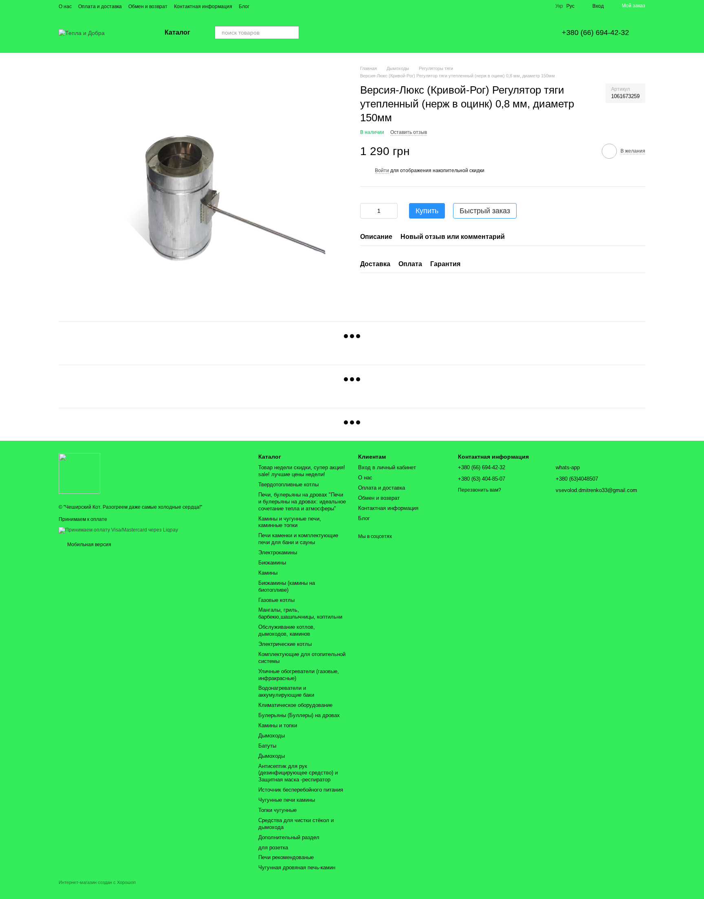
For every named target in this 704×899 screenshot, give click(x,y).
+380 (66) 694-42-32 (595, 32)
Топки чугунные (277, 810)
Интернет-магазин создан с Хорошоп (97, 882)
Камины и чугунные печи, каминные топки (289, 522)
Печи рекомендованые (286, 857)
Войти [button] (382, 170)
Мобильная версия (88, 544)
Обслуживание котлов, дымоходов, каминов (286, 630)
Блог (244, 6)
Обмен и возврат (147, 6)
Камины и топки (277, 725)
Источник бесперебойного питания (300, 790)
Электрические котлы (285, 644)
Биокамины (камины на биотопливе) (286, 586)
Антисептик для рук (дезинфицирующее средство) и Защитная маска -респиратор (298, 773)
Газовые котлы (276, 600)
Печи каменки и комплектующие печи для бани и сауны (298, 538)
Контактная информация (203, 6)
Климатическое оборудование (295, 705)
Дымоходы (271, 736)
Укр (559, 6)
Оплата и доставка (100, 6)
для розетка (273, 847)
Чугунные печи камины (286, 800)
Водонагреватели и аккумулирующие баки (286, 691)
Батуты (267, 746)
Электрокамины (277, 552)
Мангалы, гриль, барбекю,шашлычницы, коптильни (300, 613)
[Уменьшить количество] (366, 210)
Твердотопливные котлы (288, 484)
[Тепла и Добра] (79, 473)
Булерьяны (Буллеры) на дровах (299, 715)
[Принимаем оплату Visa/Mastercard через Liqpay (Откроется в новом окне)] (118, 530)
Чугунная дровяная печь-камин (296, 867)
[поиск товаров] (292, 32)
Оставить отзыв (408, 132)
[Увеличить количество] (391, 210)
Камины (267, 573)
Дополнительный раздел (288, 837)
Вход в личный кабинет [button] (387, 467)
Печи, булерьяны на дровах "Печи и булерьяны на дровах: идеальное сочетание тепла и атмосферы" (302, 502)
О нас (65, 6)
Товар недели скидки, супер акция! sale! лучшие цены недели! (301, 470)
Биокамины (272, 563)
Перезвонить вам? (479, 490)
